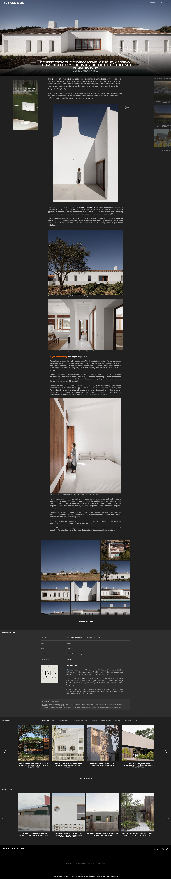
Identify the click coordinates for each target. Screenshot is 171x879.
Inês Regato (71, 666)
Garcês (68, 659)
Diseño (117, 720)
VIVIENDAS (45, 720)
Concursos (94, 720)
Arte (53, 720)
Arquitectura (63, 720)
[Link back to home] (13, 3)
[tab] (45, 720)
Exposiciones (127, 720)
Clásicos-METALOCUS (79, 720)
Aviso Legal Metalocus (82, 876)
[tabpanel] (85, 752)
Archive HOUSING (85, 779)
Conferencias (106, 720)
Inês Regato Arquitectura (63, 79)
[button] (5, 752)
